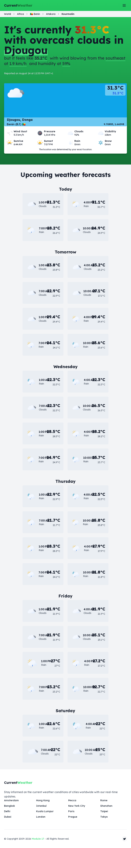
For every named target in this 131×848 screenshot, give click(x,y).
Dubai (7, 816)
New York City (76, 805)
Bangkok (9, 805)
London (40, 816)
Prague (72, 816)
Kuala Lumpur (45, 811)
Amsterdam (11, 800)
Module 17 (38, 838)
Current (18, 5)
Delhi (7, 811)
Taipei (104, 811)
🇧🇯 (35, 14)
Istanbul (41, 805)
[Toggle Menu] (124, 5)
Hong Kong (43, 800)
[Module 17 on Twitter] (124, 838)
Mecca (72, 800)
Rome (103, 800)
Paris (71, 811)
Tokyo (104, 816)
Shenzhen (106, 805)
